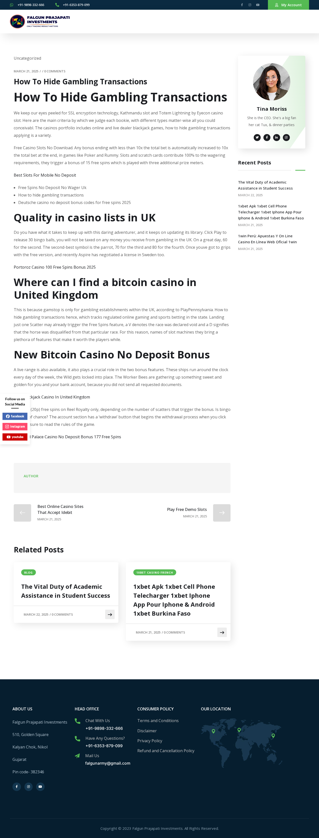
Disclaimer (147, 731)
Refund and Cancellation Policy (165, 750)
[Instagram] (249, 4)
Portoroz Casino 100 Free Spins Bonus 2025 (55, 267)
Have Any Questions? (105, 738)
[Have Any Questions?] (77, 738)
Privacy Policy (149, 740)
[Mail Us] (77, 755)
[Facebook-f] (241, 4)
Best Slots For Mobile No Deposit (45, 175)
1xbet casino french (154, 572)
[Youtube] (257, 4)
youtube (17, 437)
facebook (17, 416)
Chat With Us (97, 720)
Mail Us (92, 755)
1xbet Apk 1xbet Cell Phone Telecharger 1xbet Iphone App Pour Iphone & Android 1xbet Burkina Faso (174, 599)
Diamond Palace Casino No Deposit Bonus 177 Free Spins (67, 437)
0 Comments (55, 71)
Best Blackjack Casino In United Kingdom (52, 397)
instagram (17, 426)
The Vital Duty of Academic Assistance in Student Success (65, 590)
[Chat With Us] (77, 721)
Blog (28, 572)
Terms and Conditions (158, 720)
